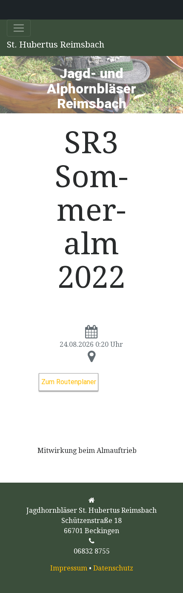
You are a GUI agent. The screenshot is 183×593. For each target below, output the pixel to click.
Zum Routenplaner (68, 382)
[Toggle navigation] (19, 28)
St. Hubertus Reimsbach (55, 44)
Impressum (68, 568)
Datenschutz (113, 568)
